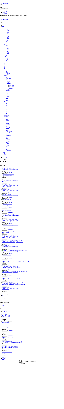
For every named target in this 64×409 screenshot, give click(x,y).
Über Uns (3, 355)
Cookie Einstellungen (5, 353)
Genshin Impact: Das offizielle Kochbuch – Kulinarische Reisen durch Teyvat (13, 284)
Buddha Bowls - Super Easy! (6, 186)
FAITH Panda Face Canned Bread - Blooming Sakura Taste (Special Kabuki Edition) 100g (15, 261)
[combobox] (4, 8)
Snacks (4, 310)
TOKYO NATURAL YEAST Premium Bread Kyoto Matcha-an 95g (12, 342)
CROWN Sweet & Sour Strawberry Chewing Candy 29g (10, 226)
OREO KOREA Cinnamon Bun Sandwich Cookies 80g (10, 347)
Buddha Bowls (4, 181)
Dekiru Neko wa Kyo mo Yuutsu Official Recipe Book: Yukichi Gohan (12, 242)
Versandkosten (10, 172)
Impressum (3, 358)
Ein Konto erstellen (4, 13)
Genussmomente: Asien (5, 289)
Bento (4, 311)
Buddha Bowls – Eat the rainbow (7, 205)
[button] (6, 169)
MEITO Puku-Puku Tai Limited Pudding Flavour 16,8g (10, 332)
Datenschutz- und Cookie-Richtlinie (7, 352)
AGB (3, 359)
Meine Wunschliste (4, 11)
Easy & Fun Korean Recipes (6, 256)
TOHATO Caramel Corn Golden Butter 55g (8, 337)
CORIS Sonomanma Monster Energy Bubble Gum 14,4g (10, 215)
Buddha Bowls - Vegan (5, 191)
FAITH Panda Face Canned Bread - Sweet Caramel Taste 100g (11, 278)
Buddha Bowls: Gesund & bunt (6, 210)
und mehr (6, 317)
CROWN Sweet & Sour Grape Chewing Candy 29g (9, 221)
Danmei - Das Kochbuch (5, 232)
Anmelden (3, 12)
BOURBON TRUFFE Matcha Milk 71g (8, 175)
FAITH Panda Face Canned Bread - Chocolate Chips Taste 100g (11, 267)
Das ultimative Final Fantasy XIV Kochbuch (8, 237)
